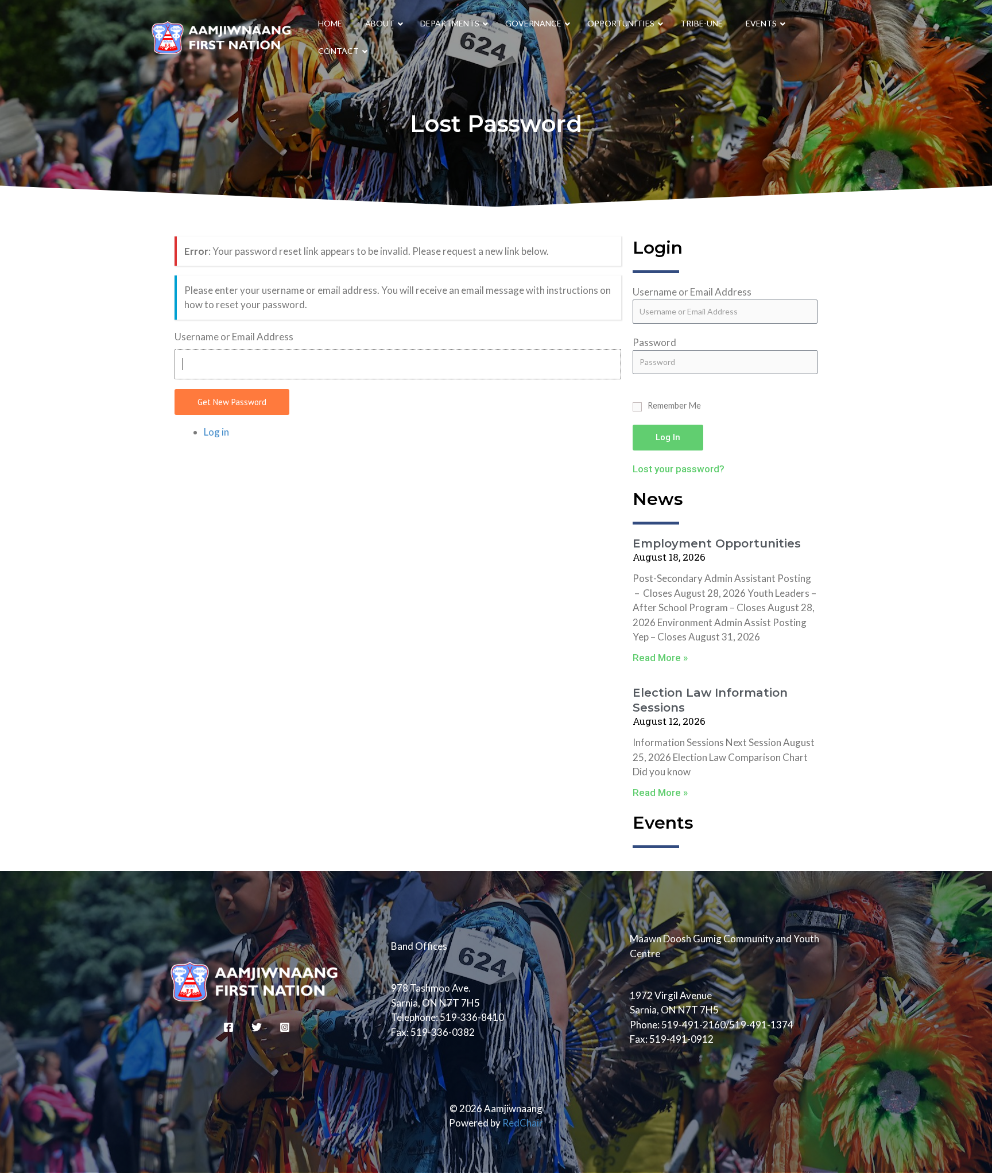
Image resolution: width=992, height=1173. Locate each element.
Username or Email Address (234, 337)
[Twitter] (256, 1027)
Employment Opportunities (717, 543)
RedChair (522, 1123)
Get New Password (231, 402)
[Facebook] (228, 1027)
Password (654, 342)
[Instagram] (285, 1027)
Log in (216, 432)
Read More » (660, 657)
